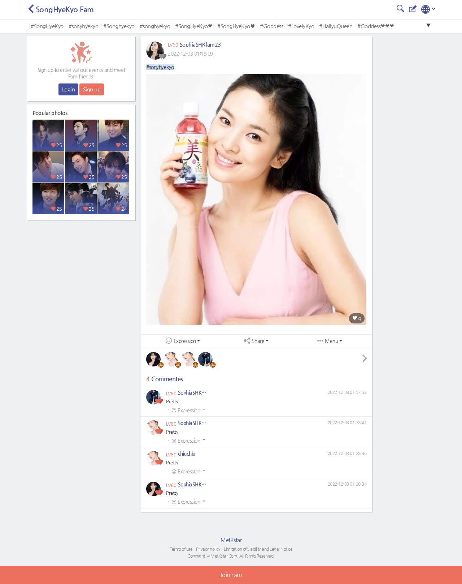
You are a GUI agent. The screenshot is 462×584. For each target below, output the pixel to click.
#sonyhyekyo (84, 26)
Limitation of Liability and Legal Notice (258, 548)
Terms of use (181, 548)
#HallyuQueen (335, 26)
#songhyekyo (155, 26)
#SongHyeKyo (47, 26)
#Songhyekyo (119, 26)
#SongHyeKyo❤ (193, 26)
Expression (185, 341)
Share (258, 341)
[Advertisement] (81, 269)
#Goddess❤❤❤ (375, 26)
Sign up (92, 89)
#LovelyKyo (301, 26)
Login (68, 89)
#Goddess (271, 26)
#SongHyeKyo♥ (236, 26)
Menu (331, 341)
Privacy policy (208, 548)
